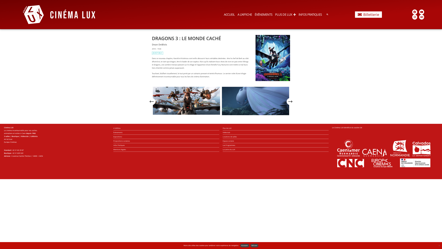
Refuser (254, 245)
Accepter (244, 245)
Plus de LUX (283, 14)
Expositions (117, 137)
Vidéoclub (226, 132)
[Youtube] (421, 12)
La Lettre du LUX (229, 149)
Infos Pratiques (310, 14)
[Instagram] (414, 17)
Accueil (229, 14)
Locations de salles (230, 137)
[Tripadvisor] (421, 17)
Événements (263, 14)
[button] (327, 14)
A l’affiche (245, 14)
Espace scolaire (228, 141)
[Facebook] (414, 12)
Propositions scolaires (121, 141)
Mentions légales (119, 149)
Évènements (118, 132)
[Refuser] (439, 245)
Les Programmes (229, 145)
